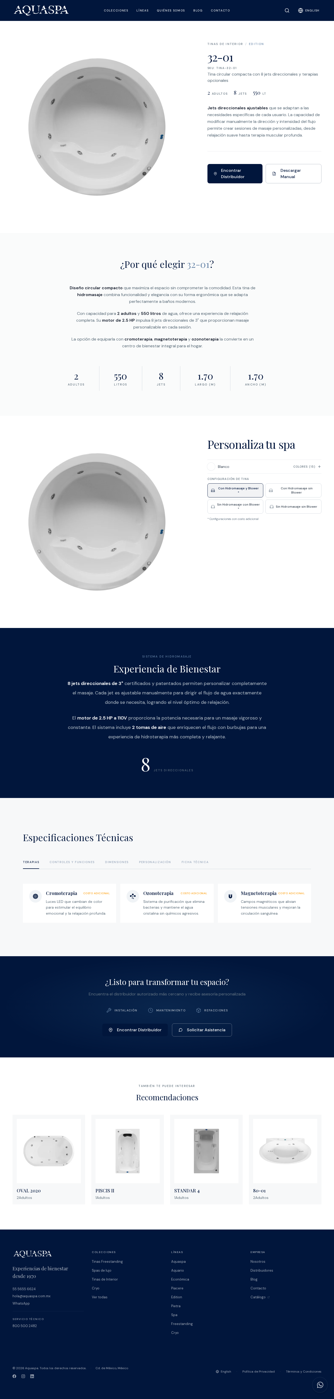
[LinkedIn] (32, 1376)
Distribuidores (261, 1270)
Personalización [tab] (155, 862)
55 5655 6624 (24, 1289)
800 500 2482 (25, 1326)
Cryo (95, 1288)
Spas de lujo (101, 1270)
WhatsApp (21, 1303)
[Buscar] (287, 10)
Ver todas (100, 1297)
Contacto (258, 1288)
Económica (180, 1279)
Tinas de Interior (225, 44)
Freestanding (182, 1324)
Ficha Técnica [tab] (195, 862)
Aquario (177, 1270)
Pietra (176, 1306)
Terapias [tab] (31, 862)
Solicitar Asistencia (206, 1030)
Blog (254, 1279)
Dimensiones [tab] (117, 862)
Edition (256, 44)
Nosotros (257, 1261)
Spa (174, 1315)
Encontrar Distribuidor (232, 173)
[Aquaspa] (41, 10)
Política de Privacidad (258, 1371)
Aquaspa (178, 1261)
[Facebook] (14, 1376)
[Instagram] (23, 1376)
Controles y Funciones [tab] (72, 862)
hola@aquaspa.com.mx (31, 1296)
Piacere (177, 1288)
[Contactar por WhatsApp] (320, 1385)
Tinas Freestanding (107, 1261)
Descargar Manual (291, 173)
